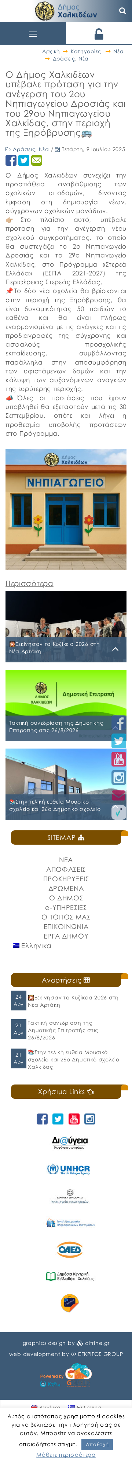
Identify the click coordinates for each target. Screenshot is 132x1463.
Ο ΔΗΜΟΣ (66, 898)
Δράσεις (64, 58)
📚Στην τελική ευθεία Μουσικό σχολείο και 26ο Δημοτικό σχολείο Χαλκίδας (73, 1059)
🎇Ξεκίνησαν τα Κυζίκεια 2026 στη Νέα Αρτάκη (73, 1001)
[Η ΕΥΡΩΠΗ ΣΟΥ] (70, 1303)
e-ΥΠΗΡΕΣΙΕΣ (66, 907)
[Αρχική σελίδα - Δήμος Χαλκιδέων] (66, 10)
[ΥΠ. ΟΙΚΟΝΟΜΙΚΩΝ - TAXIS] (70, 1223)
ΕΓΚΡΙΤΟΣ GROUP (100, 1354)
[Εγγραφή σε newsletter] (119, 795)
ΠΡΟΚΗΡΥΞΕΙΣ (66, 879)
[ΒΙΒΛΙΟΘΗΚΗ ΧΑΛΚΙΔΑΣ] (70, 1276)
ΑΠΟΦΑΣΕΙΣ (66, 869)
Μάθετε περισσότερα (66, 1454)
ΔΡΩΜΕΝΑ (66, 888)
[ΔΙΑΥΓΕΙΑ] (70, 1142)
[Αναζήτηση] (123, 11)
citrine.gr (97, 1343)
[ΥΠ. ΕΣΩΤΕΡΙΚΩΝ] (70, 1196)
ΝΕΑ (66, 860)
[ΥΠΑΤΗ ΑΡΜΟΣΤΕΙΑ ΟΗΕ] (70, 1169)
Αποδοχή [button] (97, 1444)
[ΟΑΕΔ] (70, 1249)
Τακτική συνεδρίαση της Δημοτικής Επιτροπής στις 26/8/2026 (63, 1030)
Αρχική (51, 51)
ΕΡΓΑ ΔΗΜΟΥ (66, 936)
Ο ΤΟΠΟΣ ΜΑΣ (66, 917)
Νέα (118, 51)
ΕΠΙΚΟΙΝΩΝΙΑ (66, 926)
